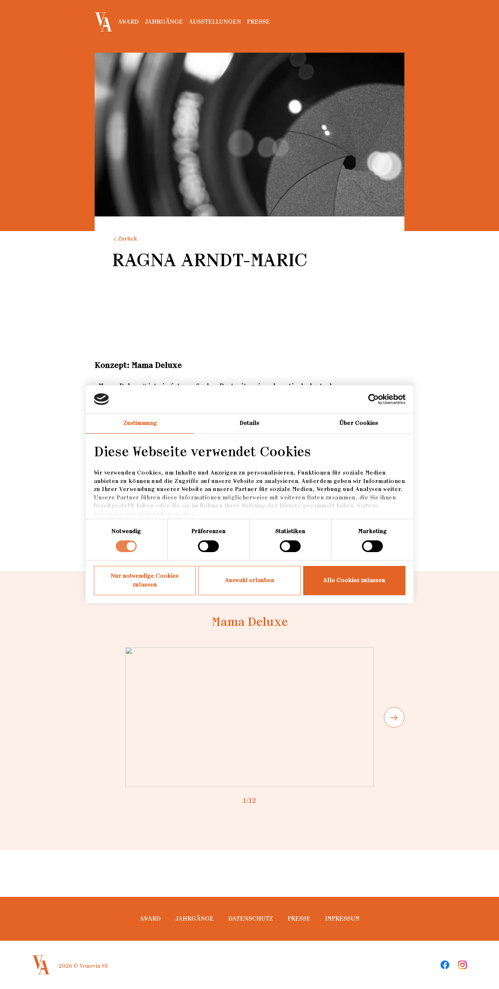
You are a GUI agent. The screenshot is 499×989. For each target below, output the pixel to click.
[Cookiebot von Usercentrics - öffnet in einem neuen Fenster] (373, 399)
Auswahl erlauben (249, 580)
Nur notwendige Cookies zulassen (145, 580)
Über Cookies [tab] (358, 423)
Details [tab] (249, 423)
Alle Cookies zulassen (354, 580)
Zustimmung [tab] (140, 423)
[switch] (208, 546)
